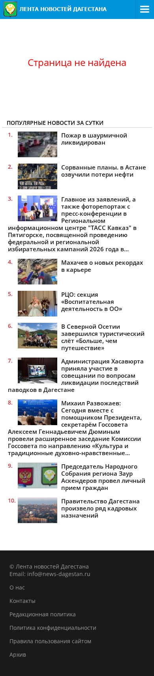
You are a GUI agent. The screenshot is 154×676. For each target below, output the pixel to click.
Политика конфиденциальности (52, 627)
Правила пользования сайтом (50, 641)
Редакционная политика (42, 614)
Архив (17, 654)
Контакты (22, 600)
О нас (17, 587)
